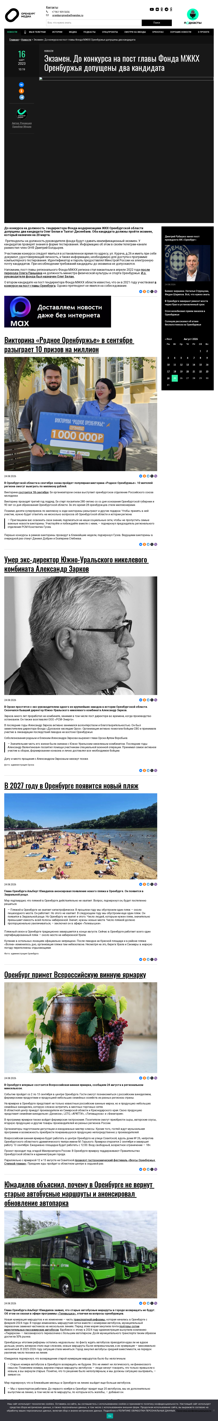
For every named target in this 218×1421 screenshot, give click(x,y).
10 (168, 364)
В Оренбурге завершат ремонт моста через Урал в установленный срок (186, 303)
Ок (109, 1416)
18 (175, 371)
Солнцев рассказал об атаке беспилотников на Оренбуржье (183, 323)
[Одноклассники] (21, 91)
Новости (26, 39)
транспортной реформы (89, 1386)
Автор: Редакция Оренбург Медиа (22, 125)
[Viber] (155, 291)
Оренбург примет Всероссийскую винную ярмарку (75, 1007)
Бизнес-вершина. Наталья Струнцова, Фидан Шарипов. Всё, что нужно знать (187, 293)
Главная (14, 39)
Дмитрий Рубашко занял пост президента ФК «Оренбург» (182, 238)
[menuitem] (12, 32)
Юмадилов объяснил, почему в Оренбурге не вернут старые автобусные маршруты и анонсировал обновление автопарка (79, 1260)
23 (207, 371)
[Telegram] (21, 97)
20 (187, 371)
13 (187, 364)
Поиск (156, 22)
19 (181, 371)
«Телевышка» (67, 1380)
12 (181, 364)
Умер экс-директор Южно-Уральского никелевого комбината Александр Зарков (76, 564)
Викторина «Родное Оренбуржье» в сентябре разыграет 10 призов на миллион (69, 344)
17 (168, 371)
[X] (151, 291)
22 (200, 371)
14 (194, 364)
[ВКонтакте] (21, 84)
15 (200, 364)
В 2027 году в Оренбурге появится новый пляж (71, 819)
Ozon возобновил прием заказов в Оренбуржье (185, 313)
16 (207, 364)
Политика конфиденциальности (193, 1410)
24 (168, 378)
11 (175, 364)
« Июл (168, 339)
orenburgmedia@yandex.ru (67, 15)
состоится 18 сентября (33, 492)
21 (194, 371)
